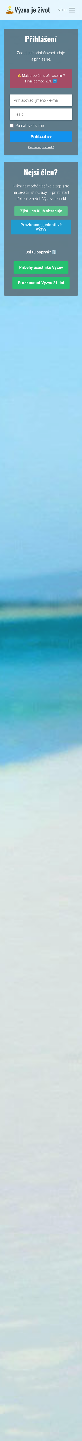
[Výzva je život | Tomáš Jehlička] (28, 10)
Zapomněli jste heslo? (41, 147)
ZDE (49, 81)
